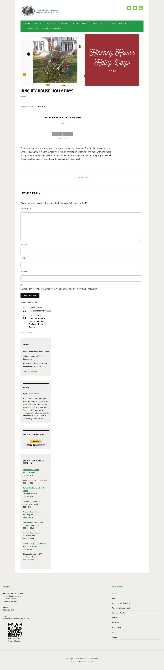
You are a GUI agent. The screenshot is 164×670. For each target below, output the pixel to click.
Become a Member (119, 613)
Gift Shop (115, 622)
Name (23, 244)
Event (39, 106)
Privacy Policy (89, 662)
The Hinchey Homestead (121, 608)
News (75, 24)
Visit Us (122, 24)
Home (27, 24)
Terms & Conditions (76, 662)
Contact (111, 24)
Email (23, 258)
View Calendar (26, 332)
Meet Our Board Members (121, 603)
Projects (32, 28)
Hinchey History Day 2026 (40, 310)
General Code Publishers (33, 512)
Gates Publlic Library (31, 501)
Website (24, 272)
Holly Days (84, 177)
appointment (32, 371)
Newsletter (98, 24)
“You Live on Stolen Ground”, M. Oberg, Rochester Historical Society (38, 322)
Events (85, 24)
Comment (25, 209)
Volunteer (115, 618)
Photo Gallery (117, 627)
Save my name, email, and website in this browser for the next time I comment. (58, 289)
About (114, 598)
